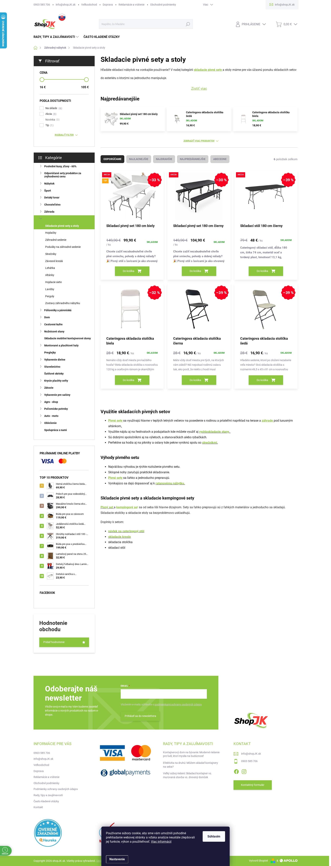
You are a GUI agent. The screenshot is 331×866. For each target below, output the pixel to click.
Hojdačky (50, 232)
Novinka (52, 119)
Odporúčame (112, 159)
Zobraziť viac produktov (199, 141)
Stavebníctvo (52, 366)
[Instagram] (244, 771)
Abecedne (220, 159)
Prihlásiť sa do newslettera (140, 715)
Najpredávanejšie (193, 159)
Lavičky (49, 289)
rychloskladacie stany (214, 431)
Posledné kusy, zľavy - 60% (60, 166)
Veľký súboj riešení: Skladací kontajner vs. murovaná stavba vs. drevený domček (187, 775)
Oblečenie (50, 422)
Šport (47, 190)
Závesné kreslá (54, 261)
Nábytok (49, 183)
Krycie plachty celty (56, 380)
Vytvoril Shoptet (258, 860)
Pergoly (49, 296)
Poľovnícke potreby (56, 408)
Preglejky (50, 352)
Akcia (50, 114)
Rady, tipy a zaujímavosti (48, 795)
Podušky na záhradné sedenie (63, 246)
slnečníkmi (209, 442)
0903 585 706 (42, 4)
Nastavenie (117, 859)
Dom (47, 317)
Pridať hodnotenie (54, 642)
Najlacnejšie (138, 159)
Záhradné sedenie (55, 239)
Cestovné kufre (53, 324)
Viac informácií (161, 841)
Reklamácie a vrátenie (131, 4)
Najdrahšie (164, 159)
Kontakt (38, 807)
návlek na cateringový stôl (126, 531)
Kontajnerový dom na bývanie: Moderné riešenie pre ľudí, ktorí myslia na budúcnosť (191, 754)
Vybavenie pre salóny (57, 394)
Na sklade (53, 108)
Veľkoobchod (89, 4)
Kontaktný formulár (252, 784)
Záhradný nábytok (55, 218)
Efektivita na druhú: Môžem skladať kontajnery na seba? (190, 764)
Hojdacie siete (53, 282)
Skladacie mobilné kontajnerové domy (67, 338)
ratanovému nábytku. (170, 483)
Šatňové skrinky (54, 373)
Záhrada (49, 211)
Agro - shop (51, 401)
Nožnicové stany (54, 331)
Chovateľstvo (52, 204)
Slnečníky (50, 253)
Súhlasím (213, 836)
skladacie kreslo (119, 537)
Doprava (108, 4)
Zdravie (48, 387)
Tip (48, 125)
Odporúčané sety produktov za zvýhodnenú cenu (62, 175)
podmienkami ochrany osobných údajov (178, 704)
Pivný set (107, 507)
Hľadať (188, 24)
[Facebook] (236, 771)
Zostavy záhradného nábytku (62, 303)
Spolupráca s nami (55, 430)
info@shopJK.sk (65, 4)
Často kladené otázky (46, 801)
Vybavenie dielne (54, 359)
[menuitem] (57, 37)
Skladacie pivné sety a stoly (62, 225)
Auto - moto (51, 415)
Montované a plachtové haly (61, 345)
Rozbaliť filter (64, 135)
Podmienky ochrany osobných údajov (56, 789)
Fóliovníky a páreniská (57, 310)
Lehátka (50, 267)
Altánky (49, 275)
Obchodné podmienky (163, 4)
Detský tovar (51, 197)
